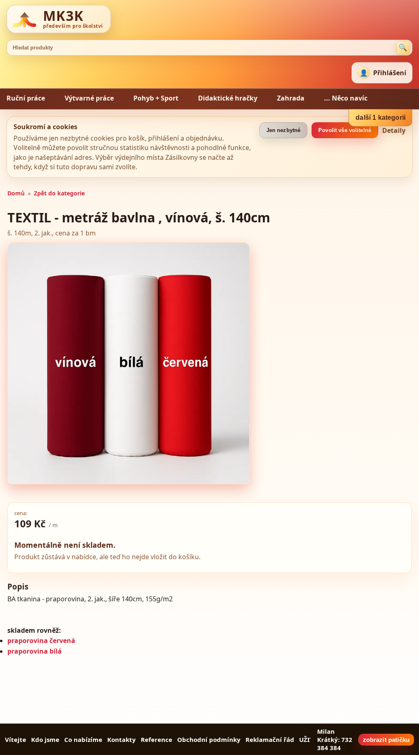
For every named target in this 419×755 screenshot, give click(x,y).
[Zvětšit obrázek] (128, 363)
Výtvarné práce (89, 98)
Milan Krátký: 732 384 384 (334, 739)
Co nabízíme (83, 739)
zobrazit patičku (386, 739)
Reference (156, 739)
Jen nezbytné (283, 130)
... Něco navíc (345, 98)
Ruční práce (26, 98)
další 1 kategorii (380, 117)
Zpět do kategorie (59, 193)
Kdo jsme (45, 739)
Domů (16, 193)
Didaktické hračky (227, 98)
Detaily (393, 130)
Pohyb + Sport (155, 98)
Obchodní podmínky (209, 739)
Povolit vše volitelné (344, 130)
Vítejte (15, 739)
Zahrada (290, 98)
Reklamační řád (270, 739)
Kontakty (121, 739)
